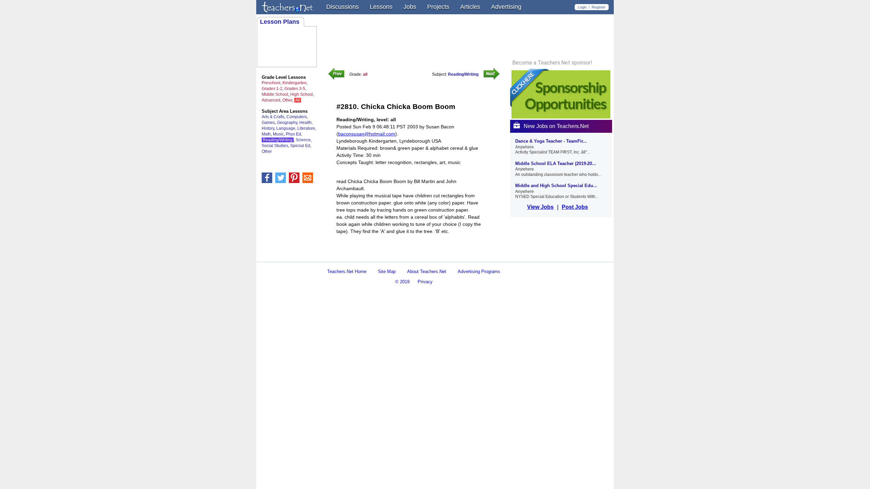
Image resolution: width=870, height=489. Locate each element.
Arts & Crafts (273, 116)
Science (303, 140)
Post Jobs (575, 207)
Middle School (275, 94)
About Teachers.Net (426, 271)
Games (268, 122)
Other (287, 100)
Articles (470, 6)
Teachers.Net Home (346, 271)
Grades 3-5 (294, 88)
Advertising (506, 6)
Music (278, 134)
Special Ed (300, 145)
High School (301, 94)
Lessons (381, 6)
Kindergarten (294, 82)
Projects (438, 6)
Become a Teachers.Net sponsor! (552, 63)
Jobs (409, 6)
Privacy (425, 281)
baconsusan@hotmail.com (366, 134)
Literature (306, 128)
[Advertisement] (415, 255)
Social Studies (275, 145)
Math (266, 134)
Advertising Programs (479, 271)
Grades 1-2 (272, 88)
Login (582, 7)
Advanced (271, 100)
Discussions (342, 6)
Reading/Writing (278, 140)
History (268, 128)
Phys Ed (293, 134)
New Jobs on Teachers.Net (556, 126)
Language (285, 128)
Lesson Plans (279, 21)
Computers (296, 116)
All (297, 100)
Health (305, 122)
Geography (287, 122)
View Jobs (540, 207)
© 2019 (402, 281)
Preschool (271, 82)
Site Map (387, 271)
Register (599, 7)
